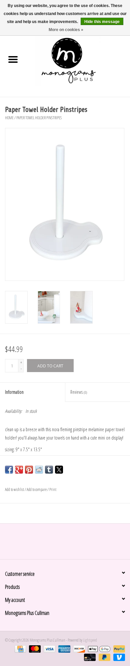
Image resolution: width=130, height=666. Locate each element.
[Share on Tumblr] (49, 470)
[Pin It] (29, 470)
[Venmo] (118, 657)
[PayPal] (118, 648)
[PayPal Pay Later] (103, 657)
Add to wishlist (15, 489)
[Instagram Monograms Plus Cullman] (71, 543)
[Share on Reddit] (39, 470)
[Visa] (48, 648)
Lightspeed (90, 640)
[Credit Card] (19, 648)
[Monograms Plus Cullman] (78, 60)
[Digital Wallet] (98, 648)
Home (9, 118)
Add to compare (37, 489)
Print (52, 489)
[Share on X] (59, 470)
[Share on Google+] (19, 470)
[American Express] (63, 648)
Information (14, 392)
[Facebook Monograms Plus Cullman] (59, 543)
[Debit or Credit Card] (89, 657)
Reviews (78, 392)
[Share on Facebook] (9, 470)
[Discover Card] (78, 648)
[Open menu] (13, 59)
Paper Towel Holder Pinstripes (39, 118)
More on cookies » (66, 29)
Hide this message (102, 21)
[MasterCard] (34, 648)
